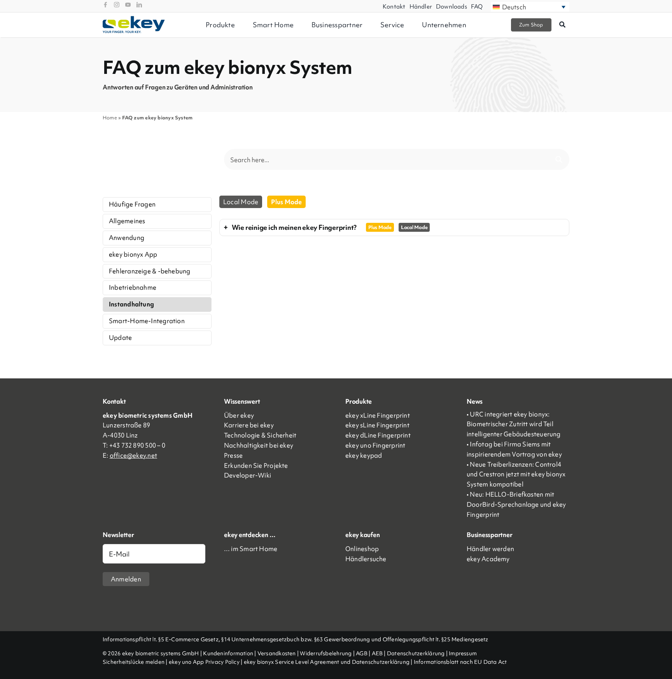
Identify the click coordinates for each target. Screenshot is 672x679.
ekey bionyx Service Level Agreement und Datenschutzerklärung (327, 661)
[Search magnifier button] (558, 159)
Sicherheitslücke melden (133, 661)
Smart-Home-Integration (147, 321)
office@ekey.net (133, 455)
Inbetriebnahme (132, 287)
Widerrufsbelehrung (326, 653)
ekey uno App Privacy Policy (204, 661)
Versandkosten (276, 653)
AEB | (379, 653)
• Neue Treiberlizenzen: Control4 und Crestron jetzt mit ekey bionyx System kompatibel (516, 474)
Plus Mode (286, 202)
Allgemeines (127, 221)
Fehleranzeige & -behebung (150, 271)
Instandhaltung (131, 304)
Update (120, 337)
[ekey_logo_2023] (134, 18)
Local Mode (240, 202)
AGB (362, 653)
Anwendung (126, 237)
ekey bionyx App (133, 254)
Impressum (463, 653)
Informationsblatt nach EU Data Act (460, 661)
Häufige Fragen (132, 204)
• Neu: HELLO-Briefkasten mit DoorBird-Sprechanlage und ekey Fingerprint (516, 504)
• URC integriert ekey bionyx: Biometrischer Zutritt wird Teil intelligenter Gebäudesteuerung (514, 424)
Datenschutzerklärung (416, 653)
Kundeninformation (228, 653)
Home (110, 117)
